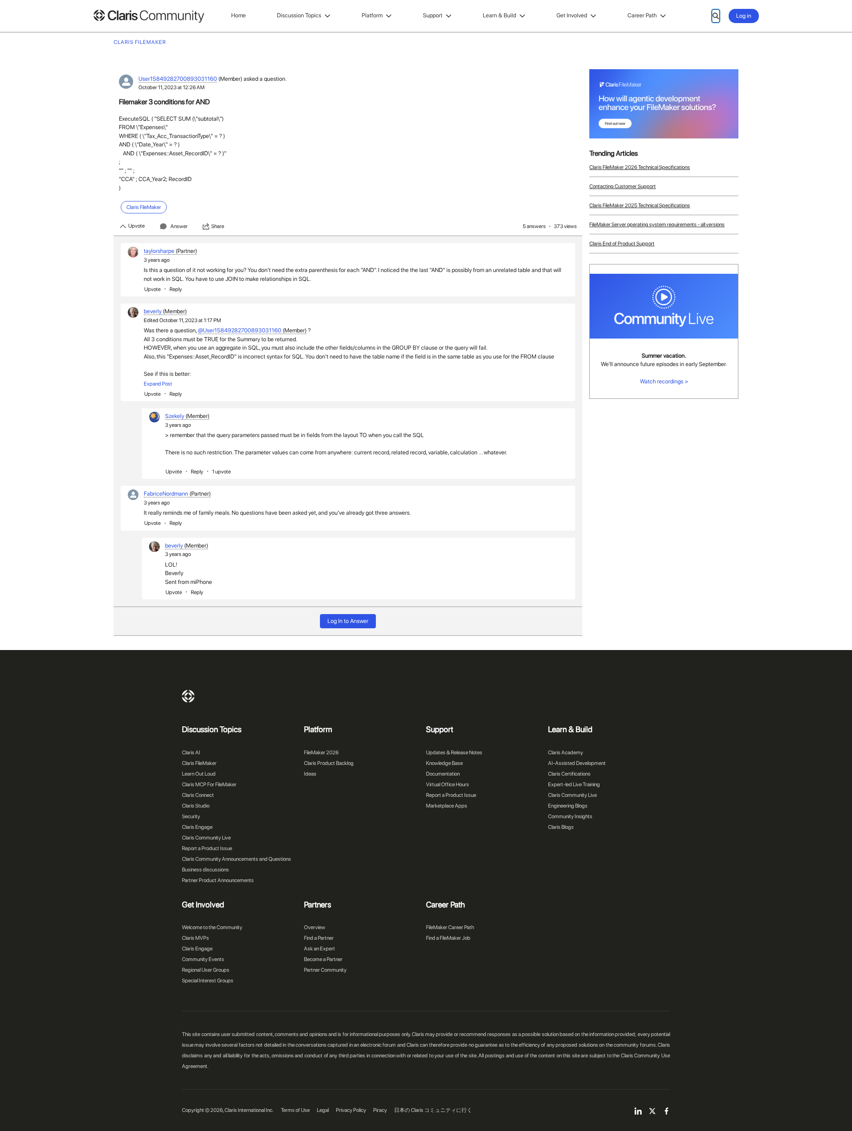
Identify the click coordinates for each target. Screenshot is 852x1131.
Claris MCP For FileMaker (209, 784)
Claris (188, 696)
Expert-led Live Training (574, 784)
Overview (314, 927)
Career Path (642, 15)
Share (217, 226)
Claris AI (191, 752)
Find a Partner (319, 938)
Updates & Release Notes (454, 752)
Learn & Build (499, 15)
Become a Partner (323, 959)
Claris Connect (198, 795)
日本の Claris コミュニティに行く (433, 1110)
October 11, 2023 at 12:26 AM (171, 87)
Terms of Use (295, 1110)
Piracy (380, 1110)
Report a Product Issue (207, 848)
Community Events (203, 959)
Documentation (443, 774)
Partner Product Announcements (218, 880)
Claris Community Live (206, 838)
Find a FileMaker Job (448, 938)
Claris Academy (565, 752)
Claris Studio (195, 806)
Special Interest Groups (207, 980)
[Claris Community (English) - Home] (148, 16)
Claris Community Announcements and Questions (236, 859)
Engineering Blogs (568, 806)
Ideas (310, 774)
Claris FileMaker (199, 763)
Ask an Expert (319, 949)
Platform (372, 15)
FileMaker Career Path (450, 927)
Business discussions (205, 870)
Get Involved (571, 15)
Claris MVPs (195, 938)
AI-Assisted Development (577, 763)
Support (432, 15)
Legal (323, 1110)
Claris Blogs (561, 827)
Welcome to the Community (212, 927)
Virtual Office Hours (447, 784)
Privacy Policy (351, 1110)
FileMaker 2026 (321, 752)
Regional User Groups (205, 970)
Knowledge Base (444, 763)
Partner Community (325, 970)
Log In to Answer (347, 621)
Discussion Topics (299, 15)
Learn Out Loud (199, 774)
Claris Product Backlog (329, 763)
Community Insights (570, 816)
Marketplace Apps (446, 806)
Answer (179, 226)
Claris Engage (197, 827)
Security (191, 816)
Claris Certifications (569, 774)
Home (238, 15)
